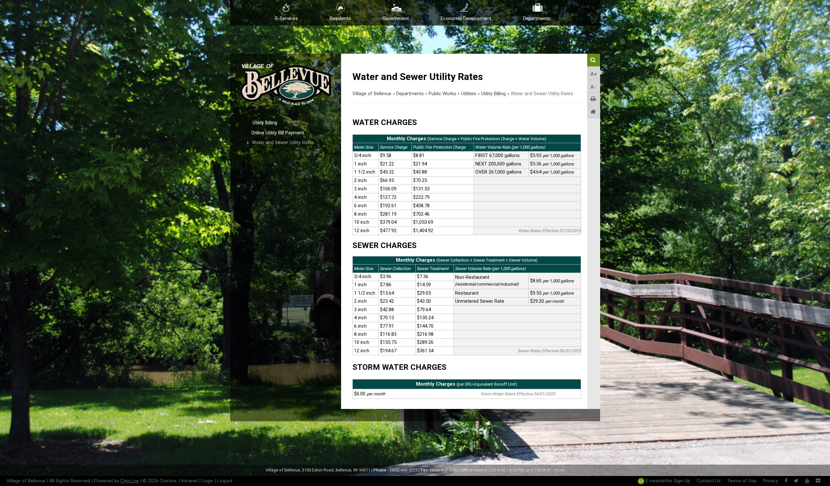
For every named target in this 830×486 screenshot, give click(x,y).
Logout (224, 481)
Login (207, 481)
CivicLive (129, 481)
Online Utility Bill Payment (277, 133)
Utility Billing (265, 123)
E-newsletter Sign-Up (667, 481)
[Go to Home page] (593, 112)
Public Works (442, 93)
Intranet (189, 481)
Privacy (770, 481)
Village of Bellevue (371, 93)
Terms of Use (741, 481)
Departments (410, 93)
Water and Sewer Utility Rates (283, 142)
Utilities (468, 93)
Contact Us (709, 481)
